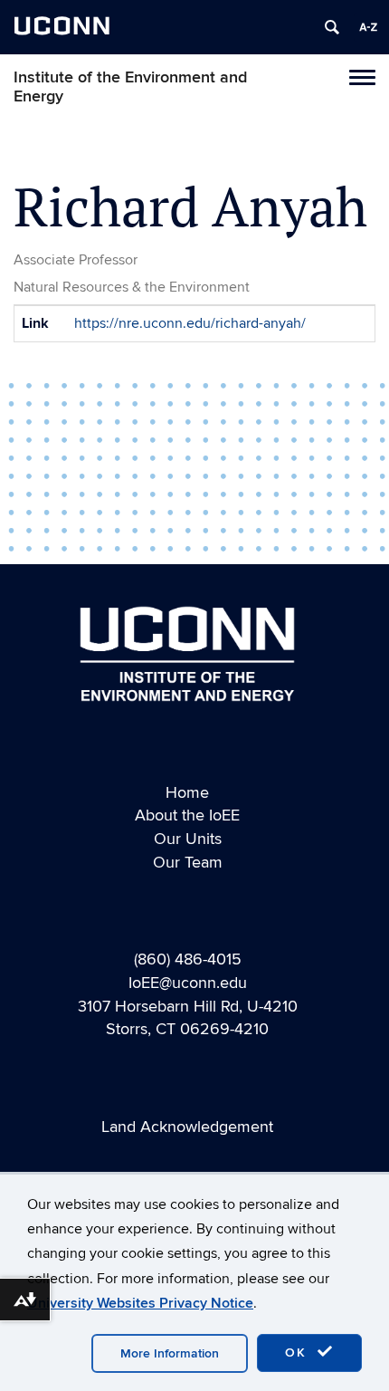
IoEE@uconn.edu (187, 983)
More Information (169, 1353)
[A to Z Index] (368, 27)
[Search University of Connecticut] (332, 27)
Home (187, 792)
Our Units (188, 839)
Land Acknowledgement (187, 1127)
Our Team (188, 862)
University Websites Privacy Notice (140, 1303)
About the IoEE (187, 815)
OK (298, 1352)
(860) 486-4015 (188, 959)
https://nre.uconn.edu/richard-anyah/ (190, 323)
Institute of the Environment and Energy (130, 87)
